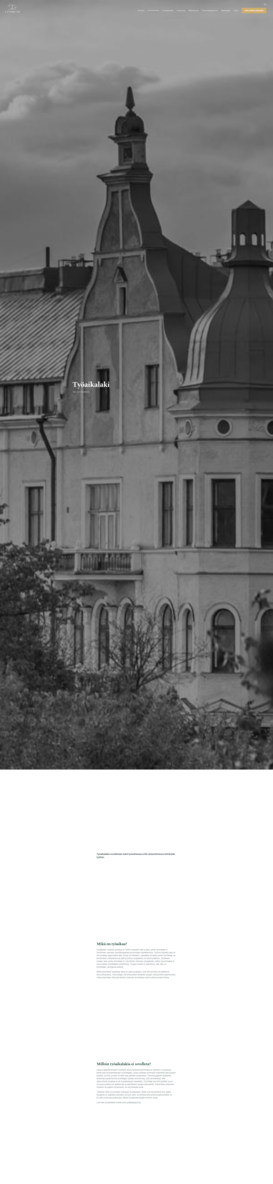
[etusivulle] (13, 8)
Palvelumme (153, 10)
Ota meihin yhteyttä (254, 10)
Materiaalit (225, 10)
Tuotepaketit (167, 10)
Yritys (236, 10)
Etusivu (141, 10)
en (265, 4)
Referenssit (193, 10)
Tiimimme (180, 10)
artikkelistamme (134, 1102)
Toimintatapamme (210, 10)
